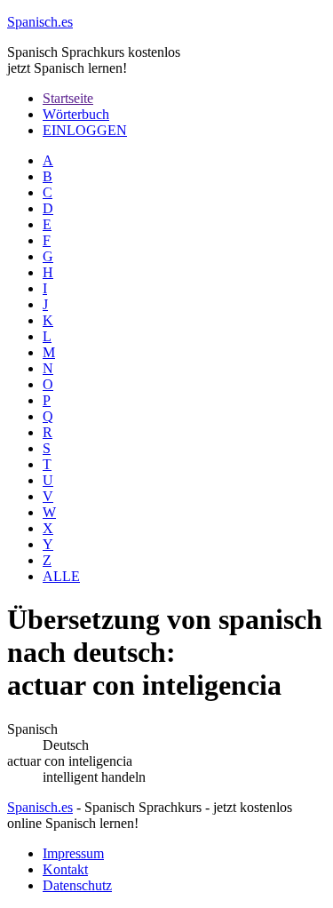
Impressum (73, 853)
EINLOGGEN (85, 130)
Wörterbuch (76, 114)
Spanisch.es (40, 807)
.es (40, 21)
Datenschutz (77, 885)
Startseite (68, 98)
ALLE (61, 576)
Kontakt (65, 869)
